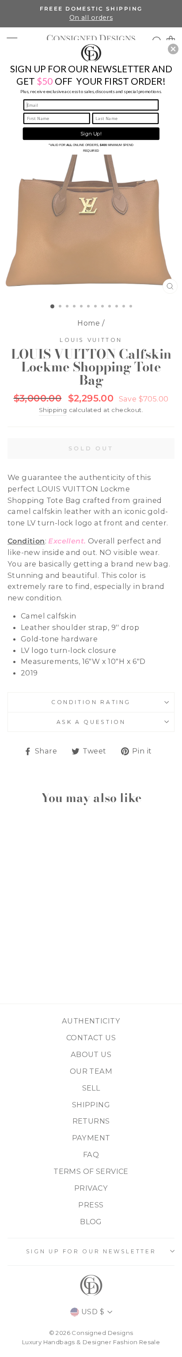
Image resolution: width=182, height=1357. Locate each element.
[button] (173, 49)
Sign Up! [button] (91, 134)
